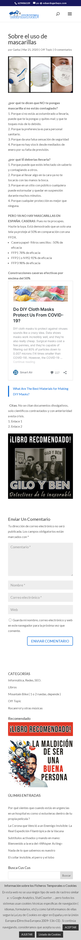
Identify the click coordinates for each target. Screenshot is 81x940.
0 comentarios (63, 49)
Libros (12, 687)
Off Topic (46, 49)
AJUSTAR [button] (26, 934)
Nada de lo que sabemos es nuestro (31, 850)
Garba (16, 49)
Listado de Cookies (50, 934)
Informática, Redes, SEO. (24, 680)
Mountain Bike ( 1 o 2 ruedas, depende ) (34, 694)
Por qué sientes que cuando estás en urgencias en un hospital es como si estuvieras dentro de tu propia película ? (40, 813)
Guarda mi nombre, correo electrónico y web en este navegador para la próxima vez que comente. (40, 625)
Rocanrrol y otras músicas (25, 708)
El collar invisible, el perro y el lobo (31, 857)
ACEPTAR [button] (70, 927)
